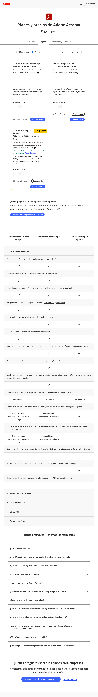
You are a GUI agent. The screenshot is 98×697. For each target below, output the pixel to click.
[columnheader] (49, 250)
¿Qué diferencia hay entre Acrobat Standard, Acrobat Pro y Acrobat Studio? (40, 557)
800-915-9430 (53, 209)
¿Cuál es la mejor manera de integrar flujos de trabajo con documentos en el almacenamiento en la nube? (41, 627)
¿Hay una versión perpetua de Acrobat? (26, 583)
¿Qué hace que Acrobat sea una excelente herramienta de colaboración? (39, 617)
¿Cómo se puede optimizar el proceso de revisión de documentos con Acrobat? (42, 646)
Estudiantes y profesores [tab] (61, 42)
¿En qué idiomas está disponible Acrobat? (27, 600)
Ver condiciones (30, 153)
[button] (81, 4)
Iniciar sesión (90, 4)
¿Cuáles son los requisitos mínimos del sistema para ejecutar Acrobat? (38, 591)
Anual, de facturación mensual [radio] (47, 52)
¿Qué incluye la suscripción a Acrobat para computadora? (33, 566)
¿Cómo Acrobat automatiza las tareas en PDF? (28, 637)
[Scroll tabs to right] (96, 42)
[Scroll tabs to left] (2, 42)
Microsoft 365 (49, 303)
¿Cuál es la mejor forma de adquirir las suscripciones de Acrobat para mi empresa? (43, 609)
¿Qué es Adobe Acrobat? (20, 548)
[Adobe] (6, 4)
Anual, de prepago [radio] (72, 52)
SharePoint (60, 303)
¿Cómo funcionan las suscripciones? (24, 574)
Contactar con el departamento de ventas (27, 215)
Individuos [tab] (31, 42)
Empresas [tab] (43, 42)
